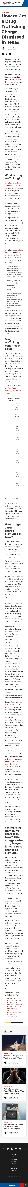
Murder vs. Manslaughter (14, 1004)
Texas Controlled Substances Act (13, 185)
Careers (14, 1171)
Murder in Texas (12, 1008)
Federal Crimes (8, 1053)
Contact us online (16, 981)
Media (14, 1164)
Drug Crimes (5, 12)
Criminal (14, 1159)
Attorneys (14, 1161)
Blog (14, 1166)
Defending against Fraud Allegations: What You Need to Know (14, 1091)
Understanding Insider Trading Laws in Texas (13, 1057)
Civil (14, 1157)
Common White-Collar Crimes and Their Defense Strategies (13, 1126)
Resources (14, 1168)
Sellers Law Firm (11, 48)
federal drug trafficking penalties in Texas (13, 390)
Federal (14, 1154)
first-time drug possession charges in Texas (12, 764)
